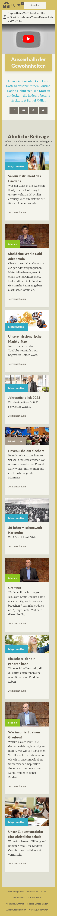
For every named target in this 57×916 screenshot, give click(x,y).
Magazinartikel (16, 166)
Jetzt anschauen (17, 212)
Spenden (35, 5)
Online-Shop (34, 897)
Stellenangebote (16, 891)
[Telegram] (43, 110)
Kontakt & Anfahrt (15, 903)
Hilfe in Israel (15, 441)
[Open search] (13, 5)
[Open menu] (51, 5)
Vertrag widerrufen (38, 909)
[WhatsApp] (33, 110)
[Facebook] (14, 110)
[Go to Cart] (20, 5)
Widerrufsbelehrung (16, 909)
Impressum (32, 891)
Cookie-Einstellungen (37, 903)
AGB (43, 891)
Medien (12, 244)
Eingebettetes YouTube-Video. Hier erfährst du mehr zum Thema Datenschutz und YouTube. (30, 17)
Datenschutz (19, 897)
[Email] (23, 110)
